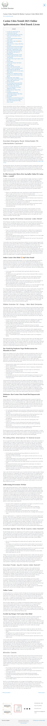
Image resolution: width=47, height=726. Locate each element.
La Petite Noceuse (7, 8)
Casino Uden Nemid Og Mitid (13, 66)
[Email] (24, 708)
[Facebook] (29, 708)
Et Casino (9, 91)
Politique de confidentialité (39, 720)
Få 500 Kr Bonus (10, 81)
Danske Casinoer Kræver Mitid (13, 89)
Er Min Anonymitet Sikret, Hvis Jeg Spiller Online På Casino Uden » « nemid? (14, 36)
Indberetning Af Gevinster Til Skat (14, 54)
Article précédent (5, 692)
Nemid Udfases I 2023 (12, 95)
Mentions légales (5, 720)
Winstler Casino (10, 65)
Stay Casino (9, 96)
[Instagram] (27, 708)
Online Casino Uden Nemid (13, 85)
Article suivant (42, 692)
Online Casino (10, 61)
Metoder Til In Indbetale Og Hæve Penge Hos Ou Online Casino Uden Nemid (15, 75)
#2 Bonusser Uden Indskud (13, 77)
